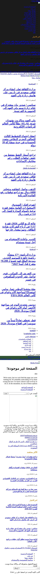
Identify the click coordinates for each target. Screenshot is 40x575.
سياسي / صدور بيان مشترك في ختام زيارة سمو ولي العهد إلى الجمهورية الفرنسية (18, 108)
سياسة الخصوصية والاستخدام (22, 560)
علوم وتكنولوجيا (30, 26)
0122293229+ (32, 439)
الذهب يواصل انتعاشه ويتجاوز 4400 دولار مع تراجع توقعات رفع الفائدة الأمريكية (18, 192)
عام (34, 32)
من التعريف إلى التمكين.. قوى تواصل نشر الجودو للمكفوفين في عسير (19, 276)
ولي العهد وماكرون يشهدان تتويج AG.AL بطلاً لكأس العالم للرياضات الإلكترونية (19, 123)
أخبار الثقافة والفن (29, 18)
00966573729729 (31, 437)
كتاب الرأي (32, 30)
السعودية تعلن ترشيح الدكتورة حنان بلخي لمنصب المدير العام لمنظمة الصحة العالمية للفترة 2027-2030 (21, 507)
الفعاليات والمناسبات (28, 24)
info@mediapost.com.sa (28, 435)
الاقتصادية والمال (29, 168)
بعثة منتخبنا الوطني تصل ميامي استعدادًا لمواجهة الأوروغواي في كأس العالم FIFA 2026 (18, 292)
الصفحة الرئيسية (30, 7)
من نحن (33, 8)
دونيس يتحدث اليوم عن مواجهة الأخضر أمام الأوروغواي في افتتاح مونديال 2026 (18, 307)
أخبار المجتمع (31, 20)
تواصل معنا (32, 10)
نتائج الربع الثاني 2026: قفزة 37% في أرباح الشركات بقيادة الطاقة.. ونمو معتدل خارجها (19, 226)
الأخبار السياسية (30, 12)
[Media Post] (30, 76)
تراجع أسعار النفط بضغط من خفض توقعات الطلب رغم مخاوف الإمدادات (20, 158)
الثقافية (33, 330)
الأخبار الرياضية (30, 16)
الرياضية (33, 249)
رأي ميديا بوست (30, 28)
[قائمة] (39, 80)
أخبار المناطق (31, 22)
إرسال (16, 568)
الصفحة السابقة (27, 387)
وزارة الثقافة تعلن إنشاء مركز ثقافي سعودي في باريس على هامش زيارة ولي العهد (19, 92)
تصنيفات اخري (30, 336)
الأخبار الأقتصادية (30, 14)
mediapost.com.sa (34, 357)
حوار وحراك (27, 349)
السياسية (32, 84)
